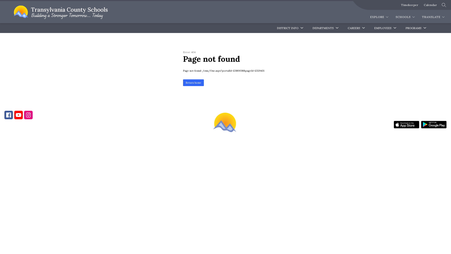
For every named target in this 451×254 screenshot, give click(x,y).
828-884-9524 (66, 140)
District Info (287, 28)
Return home (193, 82)
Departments (323, 28)
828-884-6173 (35, 140)
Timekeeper (409, 5)
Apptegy (233, 157)
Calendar (430, 5)
